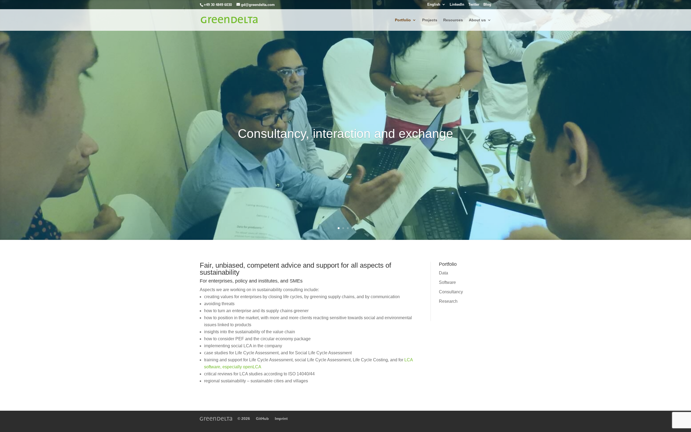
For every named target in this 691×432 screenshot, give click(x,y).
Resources (453, 20)
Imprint (281, 418)
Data (443, 273)
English (433, 4)
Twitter (473, 4)
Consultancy (451, 292)
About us (477, 20)
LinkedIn (457, 4)
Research (448, 301)
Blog (487, 4)
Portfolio (403, 20)
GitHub (262, 418)
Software (447, 282)
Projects (429, 20)
